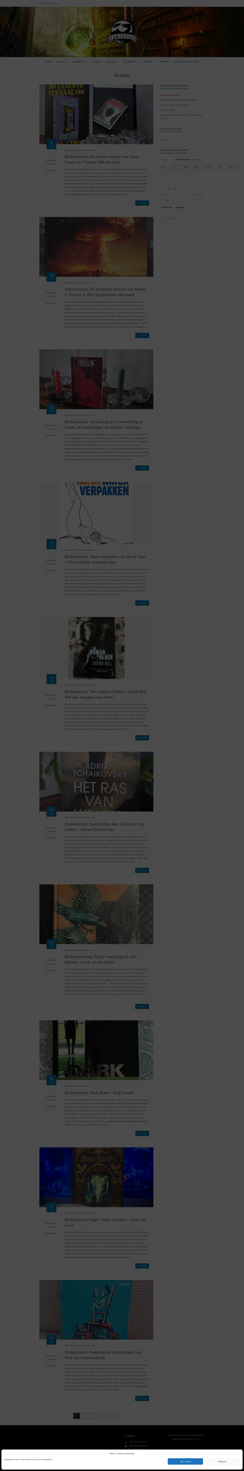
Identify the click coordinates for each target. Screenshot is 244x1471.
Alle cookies (185, 1461)
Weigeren (222, 1461)
